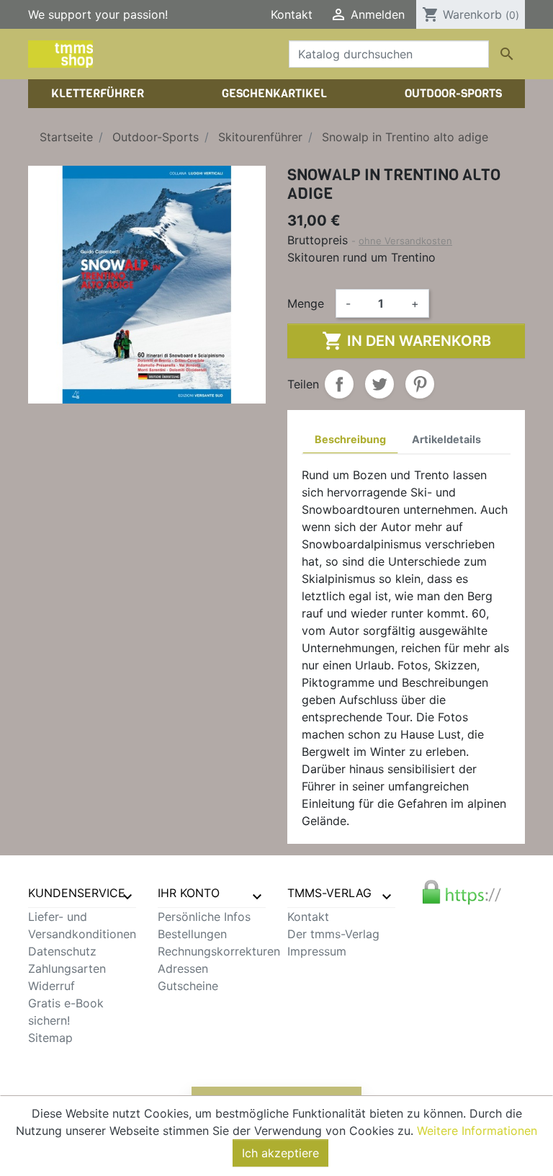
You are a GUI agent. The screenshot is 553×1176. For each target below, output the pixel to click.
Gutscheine (188, 986)
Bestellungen (192, 934)
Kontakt (292, 14)
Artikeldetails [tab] (446, 439)
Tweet (379, 384)
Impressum (316, 951)
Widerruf (51, 986)
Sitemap (50, 1037)
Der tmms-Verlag (333, 934)
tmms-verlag (329, 893)
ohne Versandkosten (405, 240)
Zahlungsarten (67, 968)
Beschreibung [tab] (350, 439)
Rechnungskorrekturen (219, 951)
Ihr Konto (189, 893)
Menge (305, 303)
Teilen (339, 384)
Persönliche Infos (204, 916)
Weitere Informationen (477, 1130)
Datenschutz (62, 951)
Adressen (183, 968)
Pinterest (419, 384)
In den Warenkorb (406, 341)
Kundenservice (76, 893)
